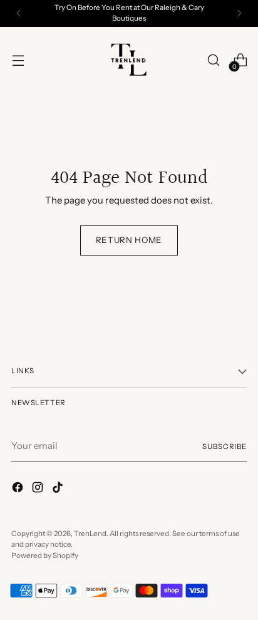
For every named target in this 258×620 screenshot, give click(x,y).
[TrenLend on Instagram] (38, 489)
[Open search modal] (213, 60)
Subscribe (224, 446)
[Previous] (19, 13)
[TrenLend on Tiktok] (58, 489)
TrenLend (90, 533)
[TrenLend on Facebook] (18, 489)
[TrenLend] (129, 60)
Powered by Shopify (44, 555)
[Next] (239, 13)
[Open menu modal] (18, 60)
